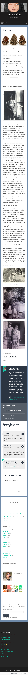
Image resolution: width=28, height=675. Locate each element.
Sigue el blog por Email (10, 602)
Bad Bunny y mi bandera (8, 642)
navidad (20, 410)
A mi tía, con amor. (9, 418)
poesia (5, 548)
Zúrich (3, 646)
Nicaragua (6, 544)
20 (20, 513)
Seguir (6, 615)
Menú (5, 23)
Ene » (7, 520)
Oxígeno (6, 546)
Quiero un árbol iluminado (11, 415)
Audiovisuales (7, 529)
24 (10, 516)
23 (7, 516)
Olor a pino (8, 30)
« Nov (4, 520)
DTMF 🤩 (4, 644)
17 (10, 513)
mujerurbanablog (10, 462)
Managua (6, 540)
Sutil (3, 654)
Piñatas (7, 411)
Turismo (6, 553)
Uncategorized (7, 555)
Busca (25, 23)
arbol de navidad (9, 410)
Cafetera (6, 531)
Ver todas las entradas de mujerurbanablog (16, 398)
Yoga (5, 557)
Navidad (11, 408)
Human (7, 408)
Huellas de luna (6, 637)
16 (7, 513)
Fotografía (6, 533)
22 (4, 516)
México (15, 410)
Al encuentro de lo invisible (8, 635)
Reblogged (6, 551)
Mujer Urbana (14, 14)
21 (23, 513)
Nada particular (6, 639)
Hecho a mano (5, 656)
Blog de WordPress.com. (14, 670)
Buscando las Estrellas (7, 651)
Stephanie (7, 433)
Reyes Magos (5, 649)
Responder (22, 434)
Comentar (19, 491)
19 (17, 513)
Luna (5, 537)
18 (13, 513)
